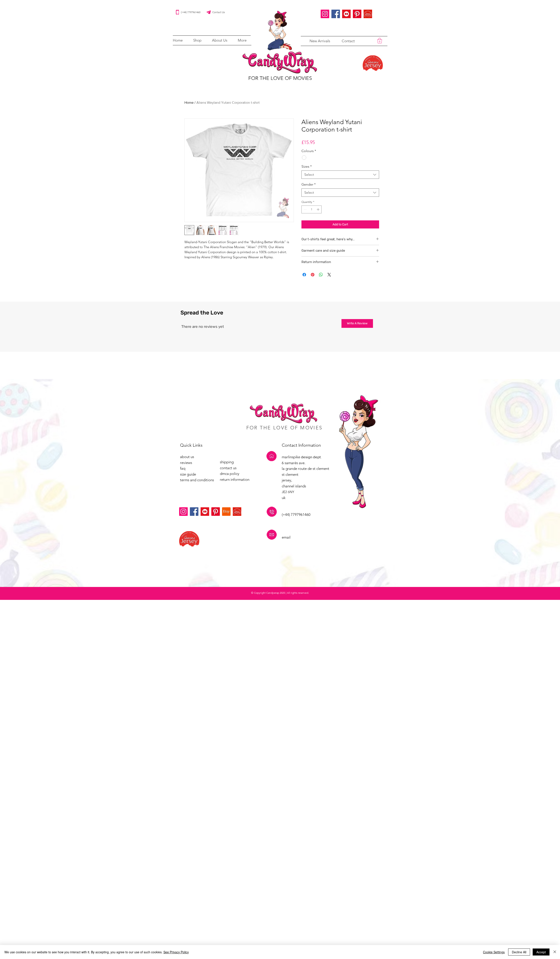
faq (182, 468)
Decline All (519, 952)
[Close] (554, 951)
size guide (188, 474)
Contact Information (301, 445)
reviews (186, 462)
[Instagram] (325, 14)
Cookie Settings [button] (494, 952)
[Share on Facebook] (304, 274)
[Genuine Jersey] (368, 14)
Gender (308, 184)
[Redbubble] (346, 14)
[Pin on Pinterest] (312, 274)
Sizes (306, 166)
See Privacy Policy (176, 952)
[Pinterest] (357, 14)
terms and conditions (197, 480)
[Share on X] (329, 274)
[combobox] (340, 174)
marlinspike (291, 457)
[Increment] (318, 209)
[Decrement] (304, 209)
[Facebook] (335, 14)
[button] (197, 40)
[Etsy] (226, 511)
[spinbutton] (311, 209)
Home (189, 102)
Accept (541, 952)
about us (187, 457)
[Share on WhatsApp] (321, 274)
